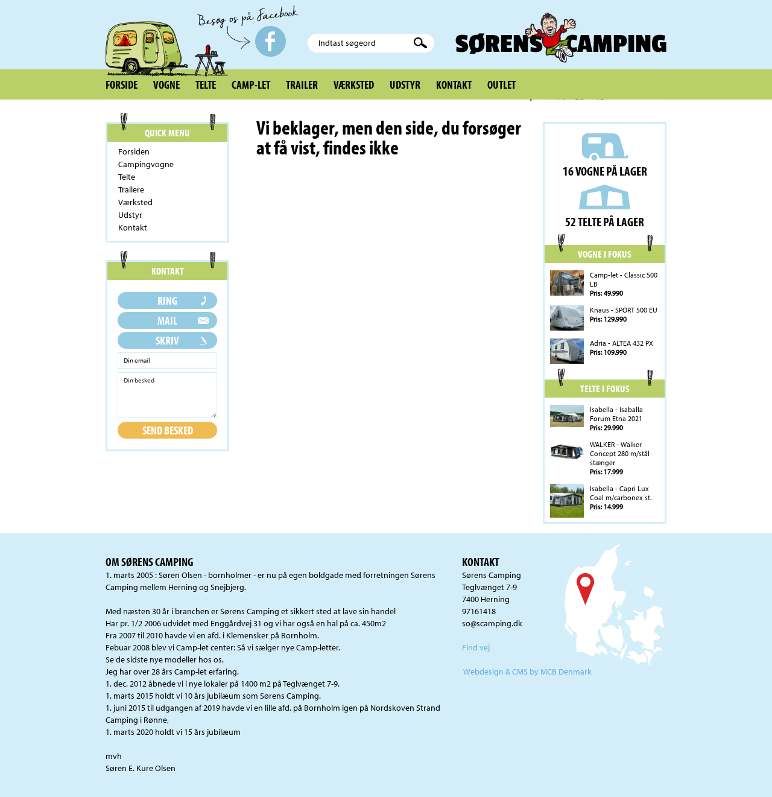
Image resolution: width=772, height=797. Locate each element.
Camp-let (251, 84)
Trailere (131, 189)
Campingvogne (146, 164)
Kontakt (454, 84)
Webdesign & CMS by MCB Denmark (527, 671)
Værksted (354, 84)
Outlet (501, 84)
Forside (122, 84)
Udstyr (405, 84)
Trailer (302, 84)
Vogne (166, 84)
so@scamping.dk (492, 623)
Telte (205, 84)
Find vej (476, 647)
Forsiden (134, 151)
